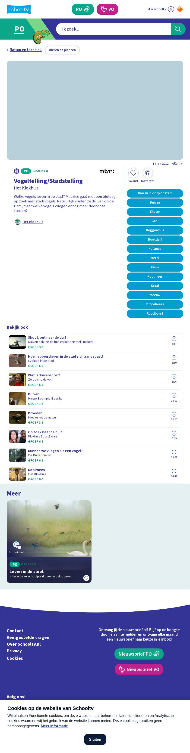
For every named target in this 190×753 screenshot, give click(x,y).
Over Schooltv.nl (24, 644)
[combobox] (113, 29)
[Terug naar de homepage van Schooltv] (19, 9)
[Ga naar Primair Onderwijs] (22, 29)
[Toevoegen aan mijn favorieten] (86, 578)
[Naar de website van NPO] (180, 9)
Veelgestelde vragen (28, 637)
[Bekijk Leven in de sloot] (49, 541)
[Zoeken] (178, 29)
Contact (15, 631)
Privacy (14, 651)
